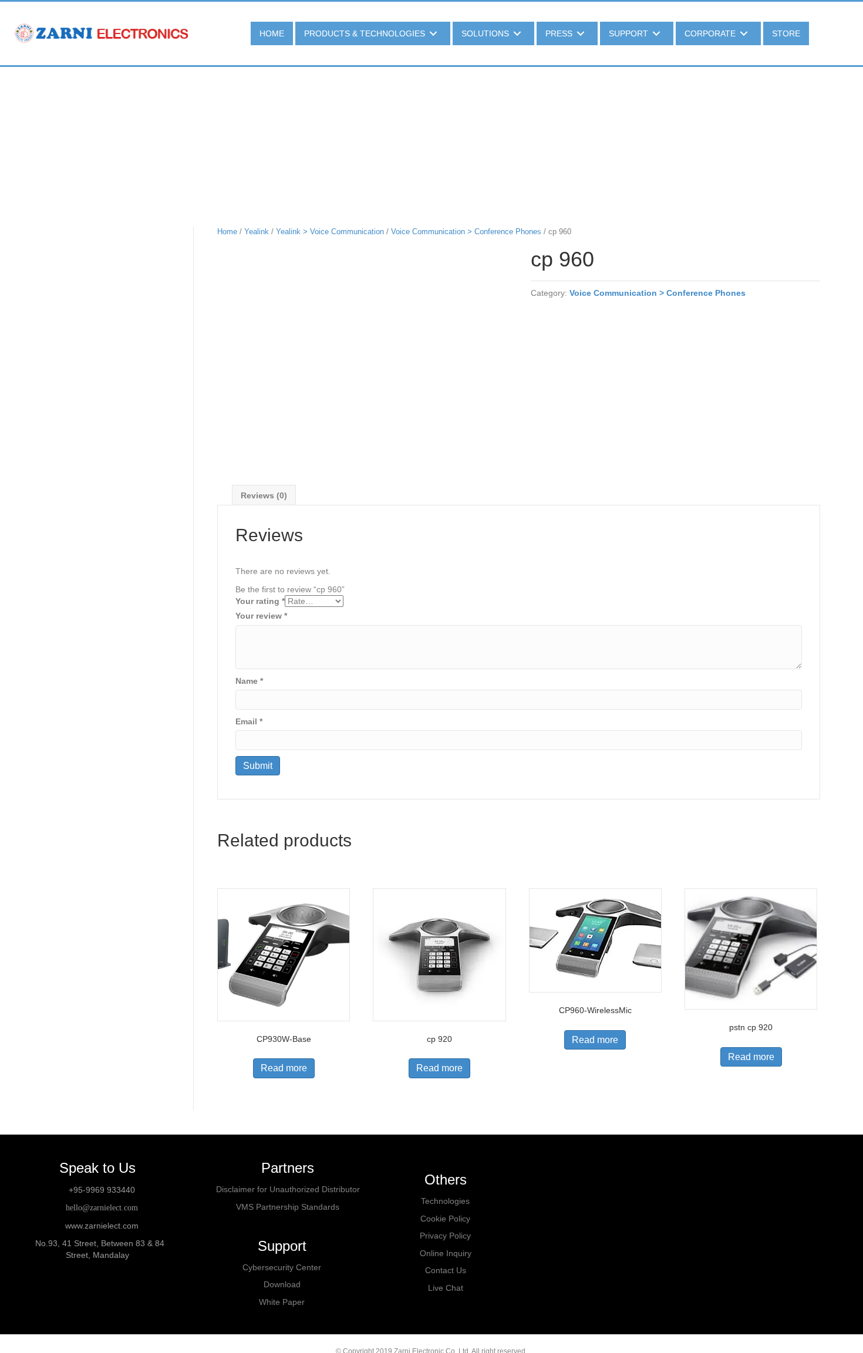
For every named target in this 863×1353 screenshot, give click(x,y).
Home (227, 231)
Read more (284, 1068)
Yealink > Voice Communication (330, 231)
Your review (261, 615)
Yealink (256, 231)
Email (248, 721)
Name (249, 681)
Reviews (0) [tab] (264, 495)
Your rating (260, 601)
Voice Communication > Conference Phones (466, 231)
